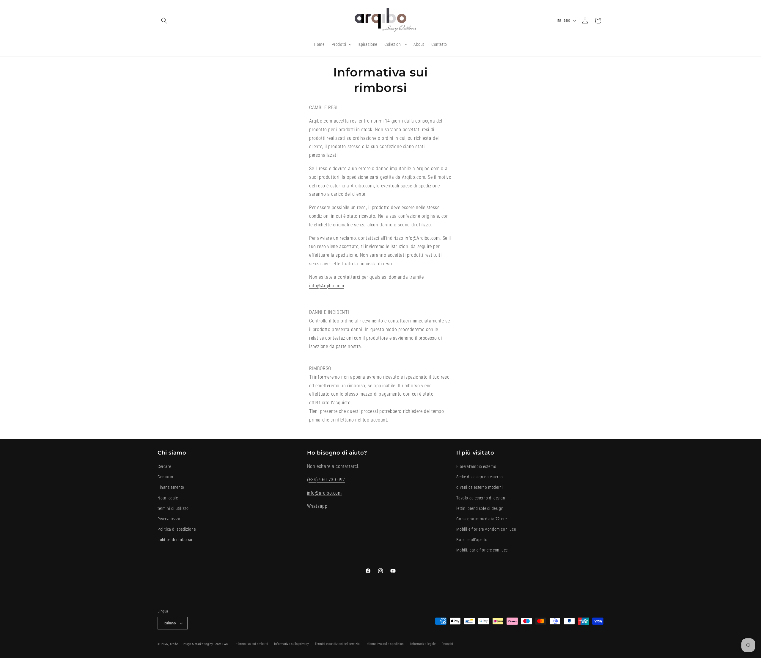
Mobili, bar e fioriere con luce (482, 550)
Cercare (164, 466)
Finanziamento (171, 487)
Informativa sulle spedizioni (385, 644)
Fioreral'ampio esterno (476, 466)
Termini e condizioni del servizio (337, 644)
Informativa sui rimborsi (251, 644)
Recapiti (447, 644)
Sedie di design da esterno (479, 476)
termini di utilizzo (173, 508)
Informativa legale (423, 644)
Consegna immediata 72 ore (481, 518)
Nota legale (168, 498)
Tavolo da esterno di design (480, 498)
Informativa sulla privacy (291, 644)
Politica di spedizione (177, 529)
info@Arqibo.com (422, 238)
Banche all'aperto (471, 539)
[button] (164, 20)
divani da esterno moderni (479, 487)
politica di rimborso (175, 539)
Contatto (165, 476)
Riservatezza (169, 518)
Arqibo (174, 644)
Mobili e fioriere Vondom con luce (486, 529)
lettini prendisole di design (479, 508)
